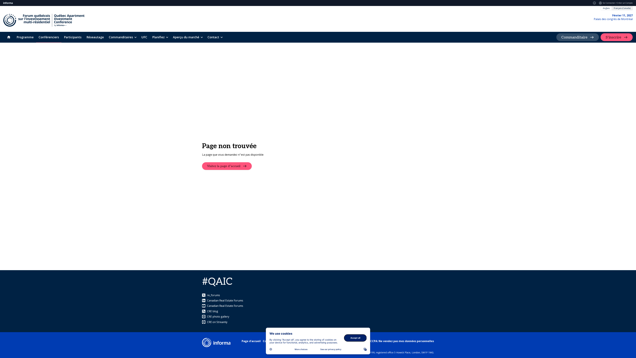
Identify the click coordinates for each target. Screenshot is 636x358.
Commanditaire (574, 37)
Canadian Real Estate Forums (225, 300)
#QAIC (217, 282)
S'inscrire (613, 37)
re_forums (213, 295)
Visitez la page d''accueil (223, 166)
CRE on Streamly (217, 322)
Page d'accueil (251, 341)
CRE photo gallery (218, 316)
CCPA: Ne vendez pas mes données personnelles (402, 341)
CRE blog (212, 311)
